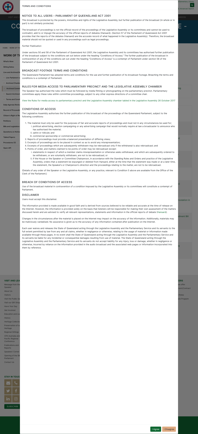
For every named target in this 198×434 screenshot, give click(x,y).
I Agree (155, 429)
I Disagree (169, 429)
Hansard (161, 212)
